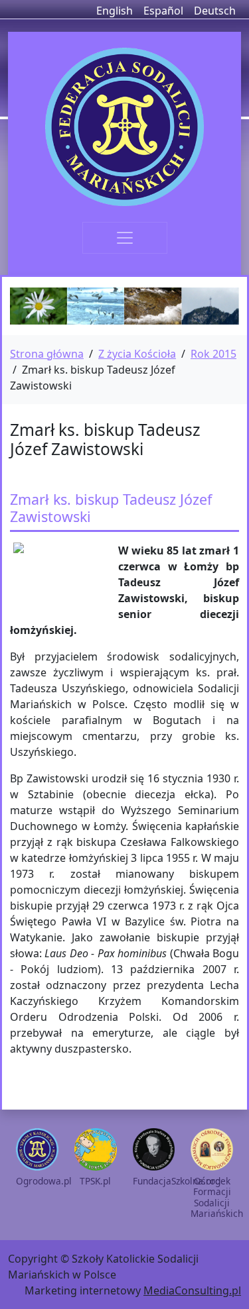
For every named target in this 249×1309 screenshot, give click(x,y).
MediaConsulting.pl (192, 1290)
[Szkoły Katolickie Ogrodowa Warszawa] (124, 127)
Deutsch (215, 10)
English (114, 10)
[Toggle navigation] (124, 238)
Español (163, 10)
